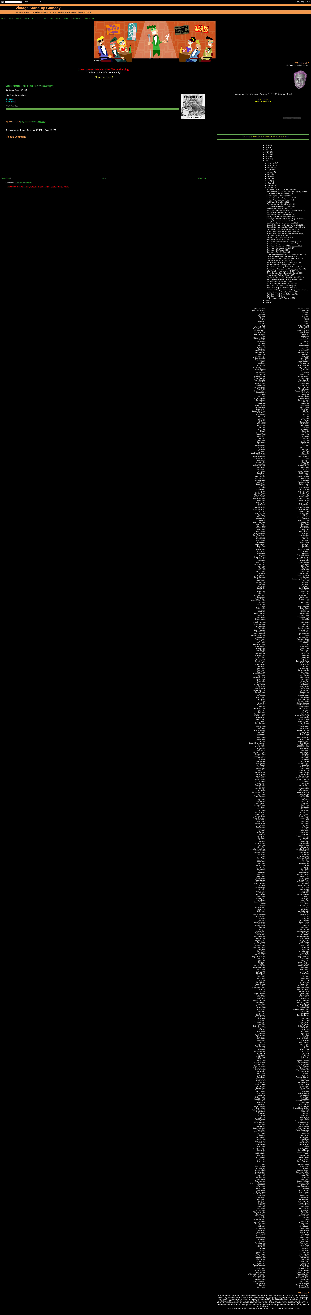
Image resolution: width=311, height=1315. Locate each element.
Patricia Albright (303, 1026)
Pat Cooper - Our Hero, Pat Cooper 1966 (281, 206)
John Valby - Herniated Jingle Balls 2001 (281, 248)
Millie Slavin (305, 975)
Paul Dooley (261, 1031)
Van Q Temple (260, 1256)
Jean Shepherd (304, 791)
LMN (58, 18)
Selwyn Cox (261, 1152)
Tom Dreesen (304, 1232)
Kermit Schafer (260, 880)
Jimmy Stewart (304, 816)
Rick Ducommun (303, 1090)
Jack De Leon (260, 761)
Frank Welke (261, 652)
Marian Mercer (260, 940)
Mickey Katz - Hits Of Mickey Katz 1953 (281, 217)
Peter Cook (305, 1046)
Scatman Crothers (259, 1148)
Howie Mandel (304, 743)
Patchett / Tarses (259, 1026)
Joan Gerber (261, 822)
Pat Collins (305, 1019)
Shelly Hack (261, 1161)
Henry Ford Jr (260, 732)
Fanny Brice (305, 632)
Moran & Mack (260, 986)
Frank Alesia (305, 645)
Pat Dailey (305, 1020)
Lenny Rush (305, 900)
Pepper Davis (260, 1044)
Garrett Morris (260, 668)
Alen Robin (261, 345)
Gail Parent (261, 666)
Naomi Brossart (303, 997)
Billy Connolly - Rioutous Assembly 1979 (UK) (283, 271)
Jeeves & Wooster (302, 792)
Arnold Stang (260, 371)
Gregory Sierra (304, 707)
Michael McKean (303, 964)
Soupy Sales (260, 1176)
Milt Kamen (261, 977)
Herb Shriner (261, 738)
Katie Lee (262, 871)
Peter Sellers (304, 1050)
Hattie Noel (261, 728)
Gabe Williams (260, 665)
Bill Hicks (262, 418)
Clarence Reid (304, 513)
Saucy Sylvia (304, 1145)
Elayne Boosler (260, 621)
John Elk (306, 838)
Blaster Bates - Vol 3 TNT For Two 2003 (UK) (30, 86)
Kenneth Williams (303, 874)
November (271, 165)
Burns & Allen (304, 475)
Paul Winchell (260, 1039)
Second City (261, 1150)
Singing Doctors (303, 1165)
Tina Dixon (261, 1227)
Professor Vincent (259, 1068)
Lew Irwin (262, 905)
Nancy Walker (304, 995)
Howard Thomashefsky (257, 743)
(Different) (305, 314)
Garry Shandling (303, 670)
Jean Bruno (261, 791)
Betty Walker (260, 409)
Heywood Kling (260, 739)
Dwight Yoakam (260, 599)
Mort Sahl (262, 989)
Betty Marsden (260, 407)
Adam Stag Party (303, 331)
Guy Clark (261, 710)
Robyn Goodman (259, 1106)
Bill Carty (306, 415)
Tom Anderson (260, 1228)
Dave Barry (305, 533)
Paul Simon (261, 1037)
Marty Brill (305, 949)
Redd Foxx (305, 1075)
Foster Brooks (260, 643)
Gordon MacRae (303, 701)
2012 (267, 156)
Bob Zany (306, 451)
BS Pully (306, 469)
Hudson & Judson (259, 747)
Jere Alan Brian (304, 796)
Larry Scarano (304, 889)
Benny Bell (305, 395)
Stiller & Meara (260, 1199)
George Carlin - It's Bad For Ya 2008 (279, 281)
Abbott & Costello (259, 329)
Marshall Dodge (303, 944)
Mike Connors (304, 969)
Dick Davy (261, 570)
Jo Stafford (305, 820)
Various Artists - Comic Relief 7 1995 (280, 237)
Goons (263, 701)
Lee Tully (306, 896)
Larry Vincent (260, 891)
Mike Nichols (260, 973)
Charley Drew (304, 493)
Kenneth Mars (260, 874)
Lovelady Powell (259, 926)
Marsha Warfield (259, 944)
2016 (267, 148)
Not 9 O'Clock (260, 1009)
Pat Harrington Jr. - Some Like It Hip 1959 (281, 204)
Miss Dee (262, 980)
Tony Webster (304, 1243)
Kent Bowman (260, 878)
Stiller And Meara (303, 1199)
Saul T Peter (261, 1146)
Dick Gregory (260, 572)
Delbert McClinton (303, 555)
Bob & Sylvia (260, 433)
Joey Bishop (261, 831)
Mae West (305, 933)
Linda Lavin (261, 909)
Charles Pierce (260, 493)
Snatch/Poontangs (258, 1174)
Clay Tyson (261, 515)
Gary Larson (305, 672)
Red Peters (305, 1073)
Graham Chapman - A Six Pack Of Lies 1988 (282, 292)
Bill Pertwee (305, 420)
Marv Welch (305, 953)
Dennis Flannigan (303, 559)
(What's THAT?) (303, 325)
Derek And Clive (259, 564)
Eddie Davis (305, 610)
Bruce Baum (261, 468)
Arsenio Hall (305, 371)
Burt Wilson (305, 478)
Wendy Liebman (303, 1270)
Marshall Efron (260, 946)
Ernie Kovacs (304, 626)
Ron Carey (261, 1115)
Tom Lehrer (305, 1234)
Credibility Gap (304, 522)
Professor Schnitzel (302, 1066)
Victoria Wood (304, 1259)
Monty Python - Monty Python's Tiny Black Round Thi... (286, 210)
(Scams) (306, 320)
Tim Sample (305, 1221)
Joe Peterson (260, 827)
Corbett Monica (260, 519)
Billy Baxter (261, 424)
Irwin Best (305, 754)
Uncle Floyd (261, 1250)
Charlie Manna (304, 497)
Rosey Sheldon (304, 1126)
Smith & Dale (304, 1168)
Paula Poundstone (303, 1039)
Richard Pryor (304, 1088)
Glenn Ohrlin (261, 699)
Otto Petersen (260, 1015)
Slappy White (304, 1166)
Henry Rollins (260, 736)
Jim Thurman (304, 811)
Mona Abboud (304, 982)
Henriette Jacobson (302, 730)
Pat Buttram (261, 1019)
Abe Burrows (304, 329)
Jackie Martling (304, 772)
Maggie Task (260, 935)
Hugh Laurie (261, 749)
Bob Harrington (260, 440)
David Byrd (305, 544)
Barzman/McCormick (302, 391)
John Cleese (261, 838)
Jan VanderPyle (259, 781)
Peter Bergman (260, 1046)
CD (38, 18)
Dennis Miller (304, 561)
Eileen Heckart (260, 619)
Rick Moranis (260, 1092)
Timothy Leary (304, 1225)
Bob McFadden (260, 446)
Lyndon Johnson (303, 929)
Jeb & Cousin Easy (258, 792)
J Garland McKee (259, 758)
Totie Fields (261, 1245)
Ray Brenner (261, 1072)
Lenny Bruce (261, 900)
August (270, 172)
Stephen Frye (260, 1185)
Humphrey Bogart (259, 752)
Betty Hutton (305, 405)
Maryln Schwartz (303, 957)
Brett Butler (305, 464)
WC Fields (305, 1267)
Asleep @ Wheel (259, 376)
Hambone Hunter (259, 714)
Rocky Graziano (303, 1106)
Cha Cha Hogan (303, 491)
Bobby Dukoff (260, 455)
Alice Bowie (261, 349)
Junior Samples (303, 864)
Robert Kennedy (259, 1099)
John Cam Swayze (302, 836)
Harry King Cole (303, 721)
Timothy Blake (260, 1225)
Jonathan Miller (260, 851)
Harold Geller (260, 718)
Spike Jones (305, 1176)
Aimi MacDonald (259, 334)
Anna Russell (304, 363)
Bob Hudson (261, 442)
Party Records (260, 1017)
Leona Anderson (259, 902)
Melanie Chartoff (303, 962)
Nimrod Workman (303, 1002)
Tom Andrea (305, 1228)
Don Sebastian (304, 588)
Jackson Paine (304, 776)
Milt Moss (305, 977)
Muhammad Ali (304, 991)
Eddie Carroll (260, 610)
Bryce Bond (305, 468)
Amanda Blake (260, 356)
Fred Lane (305, 657)
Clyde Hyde (261, 517)
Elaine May (305, 619)
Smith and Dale (260, 1170)
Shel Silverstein (259, 1157)
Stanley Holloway (303, 1181)
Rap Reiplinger (260, 1070)
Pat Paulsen (305, 1024)
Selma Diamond (303, 1150)
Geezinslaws (304, 677)
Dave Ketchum (260, 539)
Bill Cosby (261, 416)
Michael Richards (259, 968)
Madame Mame (260, 933)
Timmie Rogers (304, 1223)
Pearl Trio (262, 1042)
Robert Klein (261, 1101)
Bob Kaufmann (260, 444)
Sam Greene (261, 1139)
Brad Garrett (305, 460)
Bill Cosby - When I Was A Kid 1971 (279, 235)
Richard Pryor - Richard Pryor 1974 (279, 196)
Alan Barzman (304, 340)
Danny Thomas (260, 531)
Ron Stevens (304, 1117)
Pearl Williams (304, 1042)
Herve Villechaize (303, 738)
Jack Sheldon (304, 767)
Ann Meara (261, 363)
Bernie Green (260, 400)
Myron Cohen (260, 995)
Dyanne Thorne (304, 599)
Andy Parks (305, 360)
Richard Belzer (304, 1084)
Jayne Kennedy (303, 789)
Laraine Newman (259, 887)
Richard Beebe (260, 1084)
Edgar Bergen (304, 615)
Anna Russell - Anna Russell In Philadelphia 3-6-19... (285, 233)
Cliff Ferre (305, 515)
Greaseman (261, 705)
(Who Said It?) (304, 327)
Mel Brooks (305, 960)
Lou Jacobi (261, 918)
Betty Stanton (304, 407)
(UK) (22, 122)
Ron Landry (305, 1115)
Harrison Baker (260, 721)
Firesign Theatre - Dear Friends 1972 (280, 221)
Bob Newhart (260, 447)
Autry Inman (305, 378)
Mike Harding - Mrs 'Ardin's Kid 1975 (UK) (281, 214)
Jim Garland (305, 809)
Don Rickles (261, 588)
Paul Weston (304, 1037)
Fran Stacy (305, 643)
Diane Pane (305, 566)
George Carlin (260, 686)
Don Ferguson (260, 582)
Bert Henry (261, 404)
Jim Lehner (261, 811)
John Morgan (304, 842)
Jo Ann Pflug (304, 818)
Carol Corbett (260, 489)
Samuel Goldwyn (303, 1143)
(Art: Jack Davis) (303, 309)
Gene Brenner (304, 679)
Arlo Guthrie (305, 369)
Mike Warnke (304, 973)
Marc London (260, 938)
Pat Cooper (261, 1020)
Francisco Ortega (259, 645)
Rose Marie (261, 1124)
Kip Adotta (305, 884)
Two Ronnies (304, 1247)
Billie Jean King (303, 422)
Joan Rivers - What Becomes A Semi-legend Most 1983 (286, 269)
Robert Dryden (260, 1097)
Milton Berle (261, 978)
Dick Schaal (305, 572)
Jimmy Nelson (260, 816)
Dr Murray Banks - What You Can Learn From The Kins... (287, 254)
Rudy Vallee (305, 1132)
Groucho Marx (304, 708)
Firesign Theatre (303, 637)
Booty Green (261, 460)
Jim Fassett (261, 809)
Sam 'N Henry (260, 1137)
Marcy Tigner (304, 938)
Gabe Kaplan (304, 663)
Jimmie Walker (260, 812)
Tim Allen (306, 1218)
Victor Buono (260, 1259)
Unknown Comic (259, 1252)
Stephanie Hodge (303, 1183)
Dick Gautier (305, 570)
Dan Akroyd (305, 526)
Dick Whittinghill (303, 575)
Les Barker (261, 904)
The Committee (260, 1210)
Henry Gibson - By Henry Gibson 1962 (280, 275)
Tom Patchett (260, 1236)
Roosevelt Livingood (302, 1121)
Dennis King (261, 561)
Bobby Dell (305, 453)
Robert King (305, 1099)
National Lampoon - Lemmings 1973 (279, 208)
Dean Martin (305, 553)
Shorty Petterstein (303, 1161)
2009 (267, 300)
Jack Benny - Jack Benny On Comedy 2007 (282, 294)
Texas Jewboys (303, 1208)
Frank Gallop (304, 648)
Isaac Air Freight (259, 756)
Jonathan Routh (303, 851)
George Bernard (259, 685)
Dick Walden (261, 575)
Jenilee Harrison (303, 794)
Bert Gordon (305, 402)
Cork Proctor (305, 519)
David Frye (305, 546)
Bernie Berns (304, 398)
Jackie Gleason (303, 770)
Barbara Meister (303, 382)
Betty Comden (260, 405)
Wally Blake (261, 1263)
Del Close (262, 555)
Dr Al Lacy (305, 593)
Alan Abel (262, 340)
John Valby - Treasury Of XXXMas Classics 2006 (284, 246)
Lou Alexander (260, 916)
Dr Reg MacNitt (304, 595)
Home (3, 18)
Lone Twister (261, 913)
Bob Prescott (304, 447)
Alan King (262, 343)
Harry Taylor (261, 725)
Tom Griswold (260, 1234)
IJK (51, 18)
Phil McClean (260, 1057)
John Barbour (304, 832)
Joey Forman (304, 831)
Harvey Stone (304, 727)
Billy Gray (262, 427)
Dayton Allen (261, 553)
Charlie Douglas (259, 497)
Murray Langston (259, 993)
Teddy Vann (261, 1207)
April (269, 181)
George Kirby (304, 688)
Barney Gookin (260, 384)
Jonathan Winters (259, 853)
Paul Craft (305, 1030)
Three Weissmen (303, 1216)
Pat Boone (305, 1017)
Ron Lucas (261, 1117)
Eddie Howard (304, 612)
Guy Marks (305, 710)
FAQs (11, 18)
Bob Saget (261, 451)
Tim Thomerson (259, 1223)
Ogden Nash (261, 1011)
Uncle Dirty (305, 1249)
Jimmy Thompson (259, 818)
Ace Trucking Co (259, 331)
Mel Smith (261, 962)
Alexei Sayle (261, 347)
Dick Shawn (261, 573)
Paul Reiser (305, 1033)
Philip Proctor (260, 1059)
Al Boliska (305, 334)
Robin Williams (304, 1104)
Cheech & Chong (303, 499)
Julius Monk (261, 862)
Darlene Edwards (259, 533)
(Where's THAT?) (259, 327)
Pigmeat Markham (303, 1061)
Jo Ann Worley (260, 820)
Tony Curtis (261, 1239)
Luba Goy (306, 926)
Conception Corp (303, 517)
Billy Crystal (261, 426)
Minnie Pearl (305, 978)
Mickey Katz (305, 968)
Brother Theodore (259, 466)
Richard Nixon (260, 1088)
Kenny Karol (261, 876)
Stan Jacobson (260, 1181)
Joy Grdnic (261, 854)
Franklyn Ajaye (260, 655)
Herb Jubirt (305, 736)
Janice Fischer (260, 785)
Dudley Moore (304, 597)
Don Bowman (260, 581)
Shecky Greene (303, 1155)
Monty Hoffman (260, 984)
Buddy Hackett (304, 473)
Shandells (305, 1154)
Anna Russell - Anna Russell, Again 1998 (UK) (283, 231)
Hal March (261, 712)
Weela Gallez (260, 1269)
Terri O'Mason (304, 1207)
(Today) (306, 323)
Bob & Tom (305, 433)
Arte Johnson (260, 374)
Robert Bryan (304, 1095)
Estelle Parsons (303, 628)
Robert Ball (261, 1095)
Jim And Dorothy (259, 805)
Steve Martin (304, 1194)
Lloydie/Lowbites (303, 911)
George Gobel (304, 686)
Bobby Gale (305, 455)
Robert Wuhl (305, 1103)
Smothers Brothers (302, 1172)
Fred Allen (305, 655)
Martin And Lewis (259, 947)
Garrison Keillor (304, 668)
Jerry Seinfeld (260, 801)
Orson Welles (260, 1013)
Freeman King (260, 663)
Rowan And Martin (259, 1128)
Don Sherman (260, 590)
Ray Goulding (304, 1072)
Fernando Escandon (258, 635)
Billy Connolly (304, 424)
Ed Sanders (305, 603)
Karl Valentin (261, 869)
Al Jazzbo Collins (259, 338)
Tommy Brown (260, 1238)
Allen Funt (305, 354)
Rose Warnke (304, 1124)
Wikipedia (263, 94)
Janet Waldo (305, 783)
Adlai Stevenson (259, 332)
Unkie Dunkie (304, 1250)
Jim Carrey (261, 807)
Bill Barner (305, 413)
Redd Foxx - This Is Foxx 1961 (278, 202)
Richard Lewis (304, 1086)
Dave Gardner (260, 537)
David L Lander (260, 548)
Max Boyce (261, 958)
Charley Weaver (259, 495)
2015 (267, 150)
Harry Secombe (260, 723)
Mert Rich (262, 964)
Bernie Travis (260, 402)
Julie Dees (305, 860)
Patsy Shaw (261, 1028)
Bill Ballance (261, 413)
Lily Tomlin (305, 907)
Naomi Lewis (260, 999)
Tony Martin (261, 1241)
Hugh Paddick (304, 749)
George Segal (304, 692)
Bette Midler (305, 404)
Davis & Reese (260, 551)
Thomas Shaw (260, 1214)
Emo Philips (305, 623)
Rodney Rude (304, 1110)
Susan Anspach (303, 1201)
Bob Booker (305, 435)
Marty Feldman (304, 951)
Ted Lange (261, 1205)
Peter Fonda (261, 1048)
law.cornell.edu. (290, 1303)
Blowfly (262, 431)
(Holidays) (305, 316)
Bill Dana (306, 416)
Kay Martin (305, 871)
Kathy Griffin (305, 869)
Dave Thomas (260, 540)
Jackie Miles (305, 774)
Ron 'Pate (306, 1114)
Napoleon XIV (304, 999)
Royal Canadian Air (302, 1130)
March (270, 183)
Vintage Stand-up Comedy (38, 8)
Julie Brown (261, 860)
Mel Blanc (261, 960)
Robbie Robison (303, 1093)
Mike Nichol (305, 971)
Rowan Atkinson (303, 1128)
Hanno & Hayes (259, 716)
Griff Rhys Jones (259, 708)
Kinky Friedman (259, 884)
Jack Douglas (260, 763)
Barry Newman (304, 389)
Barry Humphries (303, 387)
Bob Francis (305, 438)
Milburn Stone (260, 975)
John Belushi (260, 834)
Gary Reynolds (304, 676)
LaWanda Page (260, 896)
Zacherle (262, 1285)
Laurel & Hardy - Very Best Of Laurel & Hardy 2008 (285, 258)
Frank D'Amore (260, 646)
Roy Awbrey (261, 1130)
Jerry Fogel (305, 798)
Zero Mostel (261, 1287)
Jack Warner (305, 769)
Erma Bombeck (303, 624)
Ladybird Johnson (303, 885)
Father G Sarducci (259, 634)
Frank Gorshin (260, 650)
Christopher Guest (303, 508)
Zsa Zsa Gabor (304, 1287)
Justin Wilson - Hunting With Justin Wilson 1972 (284, 263)
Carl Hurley (305, 486)
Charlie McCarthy (259, 499)
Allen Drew (261, 354)
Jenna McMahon (259, 796)
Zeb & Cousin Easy (302, 1285)
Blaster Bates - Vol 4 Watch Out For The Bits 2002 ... (286, 225)
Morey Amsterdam (303, 988)
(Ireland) (306, 318)
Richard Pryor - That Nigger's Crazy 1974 (281, 198)
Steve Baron (261, 1190)
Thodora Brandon (259, 1212)
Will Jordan (261, 1278)
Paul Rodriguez (260, 1035)
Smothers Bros (260, 1172)
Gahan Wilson (304, 665)
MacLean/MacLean (302, 931)
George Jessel (260, 688)
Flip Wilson (261, 641)
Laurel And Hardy (303, 895)
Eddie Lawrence (259, 613)
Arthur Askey (304, 374)
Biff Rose (306, 411)
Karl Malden (305, 867)
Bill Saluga (261, 422)
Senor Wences (260, 1154)
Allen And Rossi (303, 353)
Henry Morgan (304, 734)
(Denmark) (261, 314)
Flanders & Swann (303, 639)
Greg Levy (261, 707)
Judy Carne (305, 854)
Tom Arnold (261, 1230)
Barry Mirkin (261, 389)
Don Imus (262, 584)
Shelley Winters (303, 1159)
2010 (267, 161)
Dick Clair (262, 568)
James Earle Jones (302, 778)
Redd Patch (261, 1077)
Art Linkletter (304, 373)
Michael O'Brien (303, 966)
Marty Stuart (261, 953)
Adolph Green (304, 332)
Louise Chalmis (304, 924)
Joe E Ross (261, 825)
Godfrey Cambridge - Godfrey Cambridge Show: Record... (287, 290)
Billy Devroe (305, 426)
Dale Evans (305, 524)
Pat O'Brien (261, 1024)
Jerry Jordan (261, 800)
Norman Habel (304, 1008)
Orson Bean (305, 1011)
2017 (267, 145)
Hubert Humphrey (303, 745)
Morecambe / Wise (258, 988)
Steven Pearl (304, 1196)
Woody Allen (305, 1280)
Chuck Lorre (261, 511)
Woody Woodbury (259, 1281)
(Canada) (262, 312)
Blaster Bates (30, 122)
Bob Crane (305, 436)
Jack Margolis (260, 765)
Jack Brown (261, 759)
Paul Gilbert (305, 1031)
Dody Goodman (303, 577)
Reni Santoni (304, 1079)
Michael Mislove (259, 966)
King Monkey (260, 882)
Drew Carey (261, 597)
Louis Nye (261, 924)
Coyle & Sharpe (303, 520)
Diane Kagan (260, 566)
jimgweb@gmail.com (302, 65)
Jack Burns (305, 759)
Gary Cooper (261, 672)
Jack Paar (305, 765)
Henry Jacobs (260, 734)
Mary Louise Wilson (258, 957)
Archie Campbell (303, 367)
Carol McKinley (304, 489)
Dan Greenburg (260, 528)
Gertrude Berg (260, 696)
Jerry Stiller (305, 801)
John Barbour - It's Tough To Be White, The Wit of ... (285, 267)
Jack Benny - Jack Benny (276, 296)
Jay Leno (262, 787)
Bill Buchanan (260, 415)
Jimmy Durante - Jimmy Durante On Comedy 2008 (284, 273)
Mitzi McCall (305, 980)
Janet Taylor (261, 783)
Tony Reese (305, 1241)
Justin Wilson (260, 865)
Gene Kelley (261, 681)
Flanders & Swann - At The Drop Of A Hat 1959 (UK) (285, 277)
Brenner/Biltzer (260, 464)
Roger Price (305, 1112)
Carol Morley (261, 491)
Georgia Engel (260, 694)
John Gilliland (304, 840)
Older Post (202, 178)
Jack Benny (305, 758)
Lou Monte (261, 920)
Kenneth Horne (304, 873)
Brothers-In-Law (303, 466)
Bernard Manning (259, 398)
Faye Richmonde (303, 634)
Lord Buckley (304, 913)
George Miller (304, 690)
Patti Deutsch (304, 1028)
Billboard (288, 94)
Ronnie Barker (304, 1119)
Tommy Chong (304, 1238)
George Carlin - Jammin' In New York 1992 (282, 283)
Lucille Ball (261, 927)
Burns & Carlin (260, 477)
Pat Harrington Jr (259, 1022)
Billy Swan (305, 427)
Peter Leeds (261, 1050)
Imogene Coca (260, 754)
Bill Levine (305, 418)
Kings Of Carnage (303, 882)
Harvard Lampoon (303, 725)
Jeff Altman (261, 794)
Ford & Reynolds (303, 641)
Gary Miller (305, 674)
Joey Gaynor (260, 832)
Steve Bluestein (303, 1190)
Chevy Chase (304, 502)
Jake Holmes (260, 778)
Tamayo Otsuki (304, 1203)
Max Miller (305, 958)
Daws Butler (305, 551)
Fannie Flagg (260, 632)
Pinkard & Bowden (258, 1062)
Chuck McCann (304, 511)
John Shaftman (304, 843)
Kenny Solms (304, 876)
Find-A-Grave (277, 94)
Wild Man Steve (303, 1276)
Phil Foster (305, 1053)
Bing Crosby (261, 429)
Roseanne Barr (260, 1126)
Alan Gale (305, 342)
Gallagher (306, 666)
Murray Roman (304, 993)
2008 (267, 303)
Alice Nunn (305, 349)
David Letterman (303, 548)
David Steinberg (303, 550)
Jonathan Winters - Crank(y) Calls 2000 (280, 265)
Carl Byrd (262, 486)
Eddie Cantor (304, 608)
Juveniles (306, 865)
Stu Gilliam (261, 1201)
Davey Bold (261, 542)
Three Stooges (260, 1216)
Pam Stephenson (303, 1015)
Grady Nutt (261, 703)
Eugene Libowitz (259, 630)
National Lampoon (259, 1000)
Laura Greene (304, 893)
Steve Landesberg (259, 1194)
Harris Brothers (260, 719)
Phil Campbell (260, 1053)
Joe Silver (261, 829)
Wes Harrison (260, 1272)
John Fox (262, 840)
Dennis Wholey (304, 562)
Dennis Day (261, 559)
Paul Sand (305, 1035)
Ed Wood (306, 604)
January (271, 187)
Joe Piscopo (305, 827)
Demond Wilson (259, 557)
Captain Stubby (304, 484)
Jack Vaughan (260, 769)
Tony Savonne (260, 1243)
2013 (267, 154)
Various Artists (304, 1256)
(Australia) (305, 311)
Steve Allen (305, 1188)
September (272, 170)
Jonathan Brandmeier (258, 849)
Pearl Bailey (305, 1041)
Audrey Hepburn (303, 376)
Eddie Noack (260, 615)
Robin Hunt (261, 1104)
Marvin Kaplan (260, 955)
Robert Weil (261, 1103)
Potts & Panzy (260, 1064)
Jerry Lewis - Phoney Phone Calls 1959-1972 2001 (284, 279)
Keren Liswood (304, 878)
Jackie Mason (260, 774)
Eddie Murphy (304, 613)
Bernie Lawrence (303, 400)
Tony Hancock (304, 1239)
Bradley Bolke (260, 462)
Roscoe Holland (303, 1123)
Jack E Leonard (303, 763)
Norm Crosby (260, 1006)
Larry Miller (261, 889)
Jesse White (305, 803)
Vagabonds (305, 1252)
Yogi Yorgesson (303, 1283)
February (271, 185)
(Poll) (263, 320)
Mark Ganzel (260, 942)
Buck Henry (261, 473)
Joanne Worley (260, 823)
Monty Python (304, 984)
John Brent (305, 834)
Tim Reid (262, 1221)
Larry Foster (305, 887)
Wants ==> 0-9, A (22, 18)
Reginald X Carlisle (302, 1077)
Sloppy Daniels (260, 1168)
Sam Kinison (304, 1139)
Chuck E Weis (304, 509)
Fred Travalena (260, 659)
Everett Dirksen (303, 630)
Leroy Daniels (304, 902)
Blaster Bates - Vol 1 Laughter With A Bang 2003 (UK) (286, 227)
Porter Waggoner (303, 1062)
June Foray (261, 864)
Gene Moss (305, 681)
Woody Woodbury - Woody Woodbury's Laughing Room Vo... (288, 191)
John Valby (261, 845)
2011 (267, 159)
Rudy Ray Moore (259, 1132)
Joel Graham (304, 829)
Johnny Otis (305, 847)
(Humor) (262, 318)
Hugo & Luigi (260, 750)
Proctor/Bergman (303, 1064)
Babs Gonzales (304, 380)
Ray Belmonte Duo (302, 1070)
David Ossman (260, 550)
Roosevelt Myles (259, 1123)
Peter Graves (304, 1048)
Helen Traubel (304, 728)
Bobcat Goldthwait (303, 457)
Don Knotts (305, 584)
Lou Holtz (306, 916)
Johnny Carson (304, 845)
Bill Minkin (261, 420)
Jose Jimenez (304, 853)
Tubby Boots (260, 1247)
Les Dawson (305, 904)
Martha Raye (304, 946)
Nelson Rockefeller (302, 1000)
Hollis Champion (303, 739)
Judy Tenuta (261, 858)
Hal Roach (305, 712)
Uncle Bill (262, 1249)
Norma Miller (261, 1008)
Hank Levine (305, 714)
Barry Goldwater (259, 387)
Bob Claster (261, 436)
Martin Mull (305, 947)
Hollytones (261, 741)
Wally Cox (305, 1263)
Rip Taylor (305, 1092)
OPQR (65, 18)
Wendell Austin (304, 1269)
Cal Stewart (261, 482)
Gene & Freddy (260, 679)
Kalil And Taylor (260, 867)
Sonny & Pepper (303, 1174)
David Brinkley (260, 544)
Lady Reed (261, 885)
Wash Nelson (304, 1265)
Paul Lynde (261, 1033)
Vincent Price (304, 1261)
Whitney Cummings (302, 1272)
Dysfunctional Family (258, 601)
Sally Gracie (305, 1135)
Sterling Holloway (303, 1187)
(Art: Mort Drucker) (258, 311)
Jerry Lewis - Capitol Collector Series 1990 (282, 288)
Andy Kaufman (260, 360)
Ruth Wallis (261, 1135)
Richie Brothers (260, 1090)
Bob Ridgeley (260, 449)
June (269, 176)
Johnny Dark (261, 847)
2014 (267, 152)
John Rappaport (259, 843)
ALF (308, 347)
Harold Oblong (304, 718)
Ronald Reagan (260, 1119)
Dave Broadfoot (303, 535)
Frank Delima (304, 646)
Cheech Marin (260, 500)
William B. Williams (302, 1278)
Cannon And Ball (303, 482)
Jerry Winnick (260, 803)
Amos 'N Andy (304, 356)
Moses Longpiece (303, 989)
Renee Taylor (260, 1079)
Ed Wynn (262, 606)
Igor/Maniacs (304, 752)
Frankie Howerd (260, 654)
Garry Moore (261, 670)
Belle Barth (305, 393)
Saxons (306, 1146)
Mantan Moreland (303, 936)
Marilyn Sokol (304, 940)
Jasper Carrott (304, 785)
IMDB (270, 94)
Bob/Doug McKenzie (258, 453)
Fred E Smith (260, 657)
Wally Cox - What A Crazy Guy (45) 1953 (281, 189)
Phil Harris (261, 1055)
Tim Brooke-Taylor (259, 1219)
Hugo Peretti (305, 750)
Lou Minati (305, 918)
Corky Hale (261, 520)
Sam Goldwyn (304, 1137)
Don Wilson (305, 590)
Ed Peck (262, 603)
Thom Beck (305, 1212)
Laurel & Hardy (260, 895)
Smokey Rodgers (303, 1170)
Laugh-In (262, 893)
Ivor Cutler (305, 756)
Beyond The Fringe (258, 411)
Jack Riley (261, 767)
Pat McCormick (303, 1022)
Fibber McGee (260, 637)
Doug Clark (261, 593)
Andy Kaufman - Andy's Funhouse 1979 (281, 298)
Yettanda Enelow (259, 1283)
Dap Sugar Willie (303, 531)
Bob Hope (305, 440)
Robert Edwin (304, 1097)
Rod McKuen (260, 1108)
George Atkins (304, 683)
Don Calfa (305, 581)
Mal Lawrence (304, 935)
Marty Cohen (260, 951)
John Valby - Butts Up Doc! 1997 (278, 252)
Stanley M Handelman (257, 1183)
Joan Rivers (305, 822)
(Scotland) (261, 322)
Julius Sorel (305, 862)
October (271, 167)
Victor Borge (305, 1258)
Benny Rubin (260, 396)
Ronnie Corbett (260, 1121)
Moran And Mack (303, 986)
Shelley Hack (260, 1159)
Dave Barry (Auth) (259, 535)
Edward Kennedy (303, 617)
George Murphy (260, 692)
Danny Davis (260, 530)
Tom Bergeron (304, 1230)
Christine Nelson (259, 508)
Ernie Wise (261, 628)
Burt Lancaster (260, 478)
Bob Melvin (305, 446)
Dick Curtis (305, 568)
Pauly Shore (261, 1041)
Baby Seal (261, 382)
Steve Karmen (304, 1192)
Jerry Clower (261, 798)
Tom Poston (305, 1236)
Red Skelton (261, 1075)
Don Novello (305, 586)
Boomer (306, 458)
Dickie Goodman (259, 577)
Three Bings (305, 1214)
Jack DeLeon (304, 761)
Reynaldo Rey (260, 1081)
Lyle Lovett (261, 929)
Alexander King (304, 345)
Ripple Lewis (261, 1093)
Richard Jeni (261, 1086)
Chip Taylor (261, 504)
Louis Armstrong (259, 922)
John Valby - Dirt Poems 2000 (277, 250)
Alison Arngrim (260, 351)
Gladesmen (305, 697)
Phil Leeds (305, 1055)
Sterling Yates (260, 1188)
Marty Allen (261, 949)
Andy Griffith (305, 358)
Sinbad (263, 1165)
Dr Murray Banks (259, 595)
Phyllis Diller (261, 1061)
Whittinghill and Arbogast (256, 1274)
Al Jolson (306, 338)
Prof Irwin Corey (259, 1066)
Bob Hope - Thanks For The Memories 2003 (282, 223)
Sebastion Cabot (303, 1148)
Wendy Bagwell (260, 1270)
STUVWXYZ (75, 18)
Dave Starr (305, 539)
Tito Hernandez (304, 1227)
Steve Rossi (261, 1196)
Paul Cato (262, 1030)
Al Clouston (305, 336)
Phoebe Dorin (304, 1059)
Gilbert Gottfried (303, 696)
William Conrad (260, 1280)
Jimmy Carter (304, 812)
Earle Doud (305, 601)
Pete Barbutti (304, 1044)
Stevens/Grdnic (303, 1197)
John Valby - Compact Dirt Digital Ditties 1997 (283, 244)
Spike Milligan (260, 1177)
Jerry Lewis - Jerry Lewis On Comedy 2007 (282, 286)
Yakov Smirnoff (304, 1281)
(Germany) (261, 316)
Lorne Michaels (304, 915)
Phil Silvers (305, 1057)
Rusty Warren (260, 1134)
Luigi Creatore (304, 927)
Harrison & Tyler (303, 719)
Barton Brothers (259, 391)
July (269, 174)
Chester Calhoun (303, 500)
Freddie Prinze (260, 661)
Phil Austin (305, 1051)
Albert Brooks (304, 343)
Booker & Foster (259, 458)
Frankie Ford (305, 652)
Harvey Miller (260, 727)
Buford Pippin (260, 475)
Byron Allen (305, 480)
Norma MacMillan (303, 1006)
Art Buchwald (260, 373)
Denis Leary (305, 557)
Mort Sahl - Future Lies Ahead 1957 (279, 212)
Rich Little (261, 1082)
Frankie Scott (304, 654)
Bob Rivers (305, 449)
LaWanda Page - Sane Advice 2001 (279, 260)
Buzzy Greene (260, 480)
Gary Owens (261, 676)
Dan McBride (304, 528)
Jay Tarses (305, 787)
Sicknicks (262, 1163)
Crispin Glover (260, 524)
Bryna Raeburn (260, 469)
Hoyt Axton (261, 745)
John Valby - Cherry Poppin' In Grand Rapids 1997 (284, 242)
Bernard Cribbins (303, 396)
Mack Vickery (260, 931)
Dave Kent (305, 537)
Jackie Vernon (260, 776)
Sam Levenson (260, 1141)
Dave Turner (305, 540)
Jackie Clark (261, 770)
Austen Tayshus (259, 378)
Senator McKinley (303, 1152)
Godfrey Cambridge (302, 699)
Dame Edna (261, 526)
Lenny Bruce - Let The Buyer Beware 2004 (282, 256)
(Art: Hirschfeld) (259, 309)
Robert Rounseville (302, 1101)
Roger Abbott (260, 1112)
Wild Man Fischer (259, 1276)
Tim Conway (305, 1219)
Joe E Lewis (305, 823)
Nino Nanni (261, 1004)
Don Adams (261, 579)
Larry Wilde (305, 891)
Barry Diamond (260, 385)
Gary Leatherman (259, 674)
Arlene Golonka (260, 369)
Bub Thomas (260, 471)
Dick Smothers (304, 573)
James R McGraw (303, 780)
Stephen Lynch (304, 1185)
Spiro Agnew (261, 1179)
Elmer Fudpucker (259, 623)
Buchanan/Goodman (302, 471)
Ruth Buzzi (305, 1134)
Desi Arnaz (305, 564)
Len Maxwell (305, 898)
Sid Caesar (305, 1163)
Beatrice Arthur (260, 393)
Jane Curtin (305, 781)
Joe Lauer (305, 825)
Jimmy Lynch (304, 814)
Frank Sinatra (304, 650)
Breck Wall (305, 462)
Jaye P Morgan (260, 789)
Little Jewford (304, 909)
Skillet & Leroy (260, 1166)
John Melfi (261, 842)
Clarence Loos (260, 513)
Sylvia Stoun (260, 1203)
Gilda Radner (260, 697)
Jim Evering (305, 807)
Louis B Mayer (304, 922)
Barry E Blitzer (304, 385)
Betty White (305, 409)
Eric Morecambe (259, 624)
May (269, 178)
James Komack (259, 780)
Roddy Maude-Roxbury (301, 1108)
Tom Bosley (261, 1232)
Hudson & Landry (303, 747)
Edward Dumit (260, 617)
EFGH (45, 18)
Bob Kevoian (304, 444)
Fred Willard (305, 659)
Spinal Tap (305, 1177)
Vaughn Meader (260, 1258)
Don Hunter (305, 582)
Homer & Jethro (303, 741)
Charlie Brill (305, 495)
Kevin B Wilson (304, 880)
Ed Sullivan (261, 604)
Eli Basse (306, 621)
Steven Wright (260, 1197)
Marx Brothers (304, 955)
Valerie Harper (260, 1254)
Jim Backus (305, 805)
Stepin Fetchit (260, 1187)
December (271, 163)
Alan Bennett (260, 342)
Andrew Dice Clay (259, 358)
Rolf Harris (261, 1114)
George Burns (304, 685)
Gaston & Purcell (259, 677)
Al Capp (262, 336)
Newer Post (6, 178)
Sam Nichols (260, 1143)
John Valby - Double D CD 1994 (278, 240)
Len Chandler (260, 898)
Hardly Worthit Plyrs (302, 716)
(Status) (306, 322)
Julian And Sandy (303, 858)
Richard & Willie (303, 1082)
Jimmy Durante (260, 814)
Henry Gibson (304, 732)
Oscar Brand (305, 1013)
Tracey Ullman (304, 1245)
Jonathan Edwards (302, 849)
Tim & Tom (261, 1218)
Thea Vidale (305, 1210)
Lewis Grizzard (304, 905)
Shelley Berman (303, 1157)
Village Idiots (260, 1261)
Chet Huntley (260, 502)
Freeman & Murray (302, 661)
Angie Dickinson (303, 362)
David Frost (261, 546)
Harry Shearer (304, 723)
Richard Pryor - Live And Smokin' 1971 (280, 200)
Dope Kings (261, 592)
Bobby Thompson (259, 457)
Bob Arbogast (260, 435)
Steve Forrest (260, 1192)
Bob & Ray (305, 431)
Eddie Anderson (303, 606)
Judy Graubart (304, 856)
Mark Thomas (304, 942)
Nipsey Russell (304, 1004)
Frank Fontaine (260, 648)
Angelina (262, 362)
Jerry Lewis (305, 800)
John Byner (261, 836)
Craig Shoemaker (259, 522)
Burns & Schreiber (303, 477)
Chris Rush (305, 506)
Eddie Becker (260, 608)
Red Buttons (261, 1073)
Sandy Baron (260, 1145)
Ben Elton (262, 395)
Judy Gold (261, 856)
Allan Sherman (304, 351)
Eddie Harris (261, 612)
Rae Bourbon (304, 1068)
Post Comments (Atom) (23, 183)
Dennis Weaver (260, 562)
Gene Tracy (261, 683)
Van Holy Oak (304, 1254)
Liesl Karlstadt (260, 907)
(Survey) (262, 323)
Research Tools (89, 18)
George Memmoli (259, 690)
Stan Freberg (304, 1179)
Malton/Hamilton (259, 936)
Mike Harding (260, 971)
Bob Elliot (262, 438)
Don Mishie (261, 586)
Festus (307, 635)
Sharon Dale (261, 1155)
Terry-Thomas (260, 1208)
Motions (262, 991)
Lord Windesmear (259, 915)
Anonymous (261, 365)
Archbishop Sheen (259, 367)
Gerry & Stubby (303, 694)
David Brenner (304, 542)
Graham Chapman (303, 703)
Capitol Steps (260, 484)
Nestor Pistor (260, 1002)
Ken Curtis (261, 873)
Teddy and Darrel (303, 1205)
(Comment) (305, 312)
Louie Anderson (304, 920)
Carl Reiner (261, 488)
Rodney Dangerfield (258, 1110)
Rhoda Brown (304, 1081)
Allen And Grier (260, 353)
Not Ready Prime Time (301, 1009)
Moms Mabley (260, 982)
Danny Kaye (305, 530)
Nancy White (260, 997)
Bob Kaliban (305, 442)
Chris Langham (304, 504)
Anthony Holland (303, 365)
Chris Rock (261, 506)
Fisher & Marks (260, 639)
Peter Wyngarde (259, 1051)
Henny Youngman (259, 730)
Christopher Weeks (258, 509)
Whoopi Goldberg (303, 1274)
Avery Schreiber (259, 380)
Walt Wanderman (259, 1265)
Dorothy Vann (304, 592)
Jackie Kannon (260, 772)
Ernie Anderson (260, 626)
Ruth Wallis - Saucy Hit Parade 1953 (280, 194)
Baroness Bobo (304, 384)
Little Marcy (261, 911)
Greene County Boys (302, 705)
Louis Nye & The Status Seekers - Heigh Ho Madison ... (286, 219)
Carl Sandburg (304, 488)
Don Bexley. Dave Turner (300, 579)
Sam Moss (305, 1141)
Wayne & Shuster (259, 1267)
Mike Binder (261, 969)
